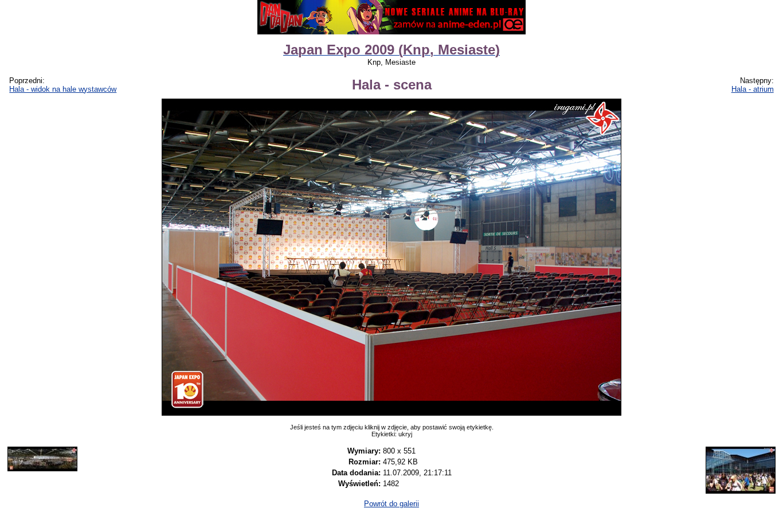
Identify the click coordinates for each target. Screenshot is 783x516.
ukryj (405, 434)
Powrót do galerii (391, 503)
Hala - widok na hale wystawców (62, 89)
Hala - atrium (752, 89)
